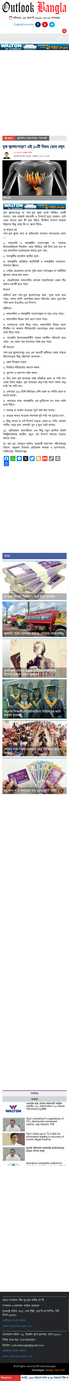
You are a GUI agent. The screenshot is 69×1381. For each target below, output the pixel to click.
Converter (28, 24)
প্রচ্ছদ (10, 138)
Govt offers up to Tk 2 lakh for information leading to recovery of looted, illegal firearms (45, 1136)
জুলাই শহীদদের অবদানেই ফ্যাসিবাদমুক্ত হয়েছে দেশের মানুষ (45, 1149)
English (18, 24)
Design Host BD (55, 1370)
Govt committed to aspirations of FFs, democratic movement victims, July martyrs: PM (45, 1121)
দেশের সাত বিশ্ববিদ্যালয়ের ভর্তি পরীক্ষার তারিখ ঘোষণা (32, 751)
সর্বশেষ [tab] (34, 1093)
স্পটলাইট (42, 138)
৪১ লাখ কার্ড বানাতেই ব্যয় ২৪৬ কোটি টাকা (30, 791)
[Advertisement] (34, 80)
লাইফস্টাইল (31, 138)
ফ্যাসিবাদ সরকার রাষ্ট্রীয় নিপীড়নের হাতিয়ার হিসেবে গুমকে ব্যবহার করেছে (30, 672)
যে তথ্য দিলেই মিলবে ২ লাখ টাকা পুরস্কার (29, 597)
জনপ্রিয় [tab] (34, 1099)
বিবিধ (22, 138)
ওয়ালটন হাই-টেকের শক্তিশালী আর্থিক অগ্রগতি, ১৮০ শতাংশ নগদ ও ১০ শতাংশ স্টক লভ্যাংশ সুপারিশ (45, 1106)
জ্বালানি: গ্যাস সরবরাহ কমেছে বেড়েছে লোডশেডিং (34, 634)
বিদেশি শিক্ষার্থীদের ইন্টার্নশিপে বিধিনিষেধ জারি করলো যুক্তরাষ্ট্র (32, 713)
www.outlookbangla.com (17, 1326)
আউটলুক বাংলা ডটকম (14, 1320)
